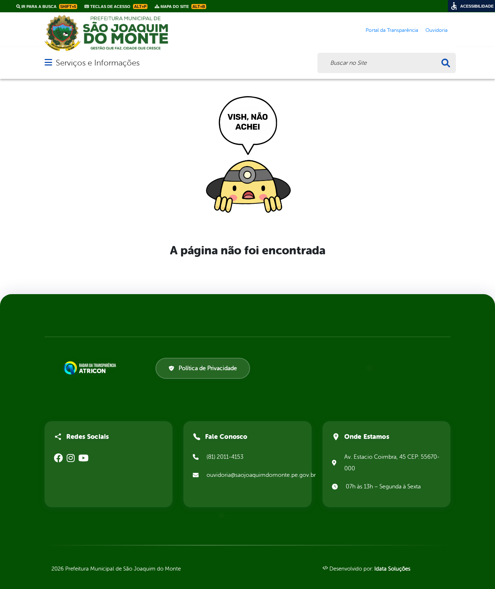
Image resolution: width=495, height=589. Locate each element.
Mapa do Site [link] (182, 6)
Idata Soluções (392, 569)
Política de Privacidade (208, 368)
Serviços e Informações (98, 62)
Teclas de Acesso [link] (117, 6)
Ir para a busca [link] (48, 6)
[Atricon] (91, 368)
